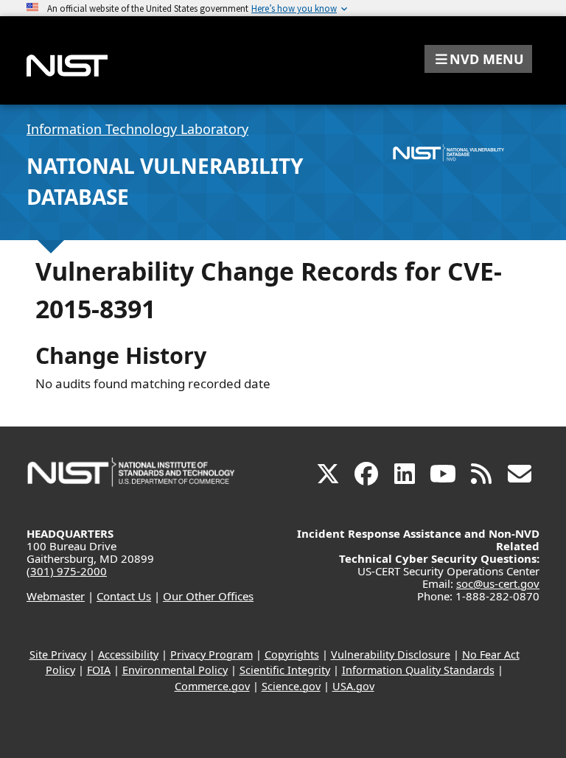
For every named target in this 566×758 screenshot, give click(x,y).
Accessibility (128, 655)
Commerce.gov (212, 686)
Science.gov (291, 686)
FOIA (99, 670)
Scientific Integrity (285, 670)
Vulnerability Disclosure (390, 655)
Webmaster (56, 596)
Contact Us (124, 596)
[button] (478, 59)
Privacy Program (211, 655)
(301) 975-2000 (67, 571)
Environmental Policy (175, 670)
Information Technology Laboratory (137, 129)
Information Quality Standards (418, 670)
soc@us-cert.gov (497, 583)
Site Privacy (57, 655)
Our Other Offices (208, 596)
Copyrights (292, 655)
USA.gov (353, 686)
